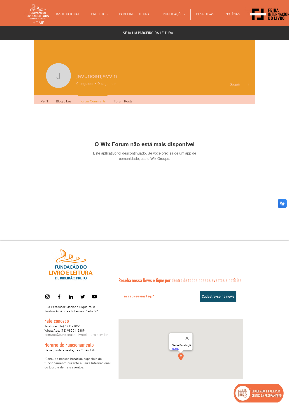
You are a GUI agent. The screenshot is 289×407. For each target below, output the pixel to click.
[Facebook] (59, 297)
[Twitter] (83, 297)
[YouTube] (94, 297)
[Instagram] (47, 297)
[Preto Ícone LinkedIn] (71, 297)
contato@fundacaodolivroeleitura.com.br (76, 335)
